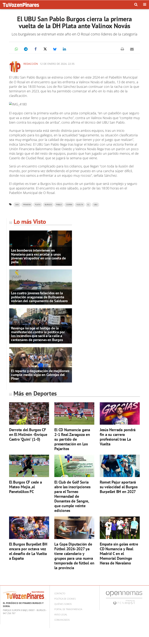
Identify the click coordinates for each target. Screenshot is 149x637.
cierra (69, 204)
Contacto (59, 593)
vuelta (79, 204)
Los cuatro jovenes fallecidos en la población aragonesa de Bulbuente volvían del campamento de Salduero (39, 297)
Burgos (48, 204)
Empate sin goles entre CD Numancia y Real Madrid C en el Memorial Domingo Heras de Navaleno (119, 553)
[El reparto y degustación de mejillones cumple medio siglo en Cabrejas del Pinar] (40, 364)
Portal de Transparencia (68, 609)
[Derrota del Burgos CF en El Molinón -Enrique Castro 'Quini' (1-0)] (29, 413)
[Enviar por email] (132, 49)
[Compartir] (16, 49)
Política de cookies (65, 598)
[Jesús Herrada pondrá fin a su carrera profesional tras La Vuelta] (120, 413)
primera (27, 204)
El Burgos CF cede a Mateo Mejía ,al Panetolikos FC (25, 486)
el (88, 204)
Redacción (30, 63)
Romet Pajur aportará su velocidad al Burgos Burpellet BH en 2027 (119, 486)
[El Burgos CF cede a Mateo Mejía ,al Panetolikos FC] (29, 466)
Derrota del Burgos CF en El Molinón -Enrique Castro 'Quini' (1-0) (28, 434)
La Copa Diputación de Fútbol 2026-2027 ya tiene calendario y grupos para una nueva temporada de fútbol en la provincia (74, 555)
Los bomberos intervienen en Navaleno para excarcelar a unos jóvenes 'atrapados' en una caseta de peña (38, 256)
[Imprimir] (122, 49)
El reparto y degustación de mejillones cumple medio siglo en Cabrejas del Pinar (40, 374)
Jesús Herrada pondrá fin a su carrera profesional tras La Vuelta (118, 436)
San (17, 204)
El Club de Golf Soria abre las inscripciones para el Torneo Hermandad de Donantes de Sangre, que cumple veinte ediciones (72, 496)
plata (37, 204)
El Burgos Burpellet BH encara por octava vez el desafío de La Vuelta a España (28, 551)
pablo (59, 204)
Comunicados (62, 619)
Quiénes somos (63, 604)
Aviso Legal (60, 614)
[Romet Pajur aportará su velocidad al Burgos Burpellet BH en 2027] (120, 466)
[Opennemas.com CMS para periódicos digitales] (124, 597)
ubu (95, 204)
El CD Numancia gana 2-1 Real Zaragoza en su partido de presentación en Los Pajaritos (72, 439)
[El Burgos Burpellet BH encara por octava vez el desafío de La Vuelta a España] (29, 527)
